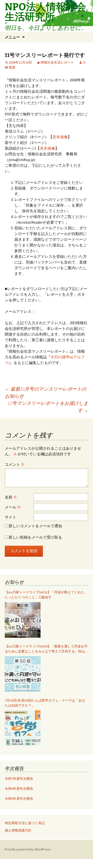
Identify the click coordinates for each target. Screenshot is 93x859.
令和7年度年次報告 (19, 778)
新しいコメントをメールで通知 (35, 525)
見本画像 (60, 136)
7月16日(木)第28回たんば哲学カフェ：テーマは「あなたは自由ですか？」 (45, 702)
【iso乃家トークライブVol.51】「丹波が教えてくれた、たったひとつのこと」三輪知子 (46, 594)
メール (13, 507)
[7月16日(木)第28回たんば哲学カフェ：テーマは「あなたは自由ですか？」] (23, 728)
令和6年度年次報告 (19, 788)
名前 (11, 497)
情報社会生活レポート (57, 62)
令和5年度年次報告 (19, 798)
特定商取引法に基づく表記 (25, 823)
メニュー (12, 37)
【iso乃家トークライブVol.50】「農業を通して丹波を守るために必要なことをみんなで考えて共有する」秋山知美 (46, 649)
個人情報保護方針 (18, 830)
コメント (15, 464)
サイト (10, 517)
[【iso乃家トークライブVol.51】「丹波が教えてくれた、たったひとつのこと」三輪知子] (23, 620)
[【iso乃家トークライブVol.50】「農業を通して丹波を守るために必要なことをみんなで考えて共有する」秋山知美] (23, 674)
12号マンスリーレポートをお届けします (48, 406)
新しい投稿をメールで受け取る (35, 537)
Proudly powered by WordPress (28, 849)
